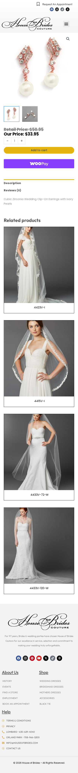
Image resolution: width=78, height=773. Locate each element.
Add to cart (39, 150)
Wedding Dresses (50, 681)
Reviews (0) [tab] (12, 190)
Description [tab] (12, 183)
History (7, 681)
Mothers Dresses (50, 692)
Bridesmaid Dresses (51, 686)
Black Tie (45, 703)
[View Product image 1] (11, 114)
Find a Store (10, 692)
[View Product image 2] (30, 114)
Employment (10, 698)
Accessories (47, 698)
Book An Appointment (16, 703)
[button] (66, 24)
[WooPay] (39, 163)
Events (6, 686)
